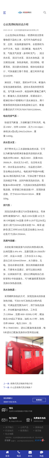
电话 (19, 456)
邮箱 (30, 456)
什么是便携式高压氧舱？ (21, 387)
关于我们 (9, 427)
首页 (7, 456)
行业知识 (9, 431)
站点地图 (9, 434)
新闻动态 (39, 427)
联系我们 (39, 400)
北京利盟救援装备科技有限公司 (26, 30)
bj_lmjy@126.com (15, 421)
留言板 (38, 431)
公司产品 (24, 427)
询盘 (42, 456)
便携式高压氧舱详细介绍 (21, 383)
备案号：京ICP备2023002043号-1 (22, 441)
